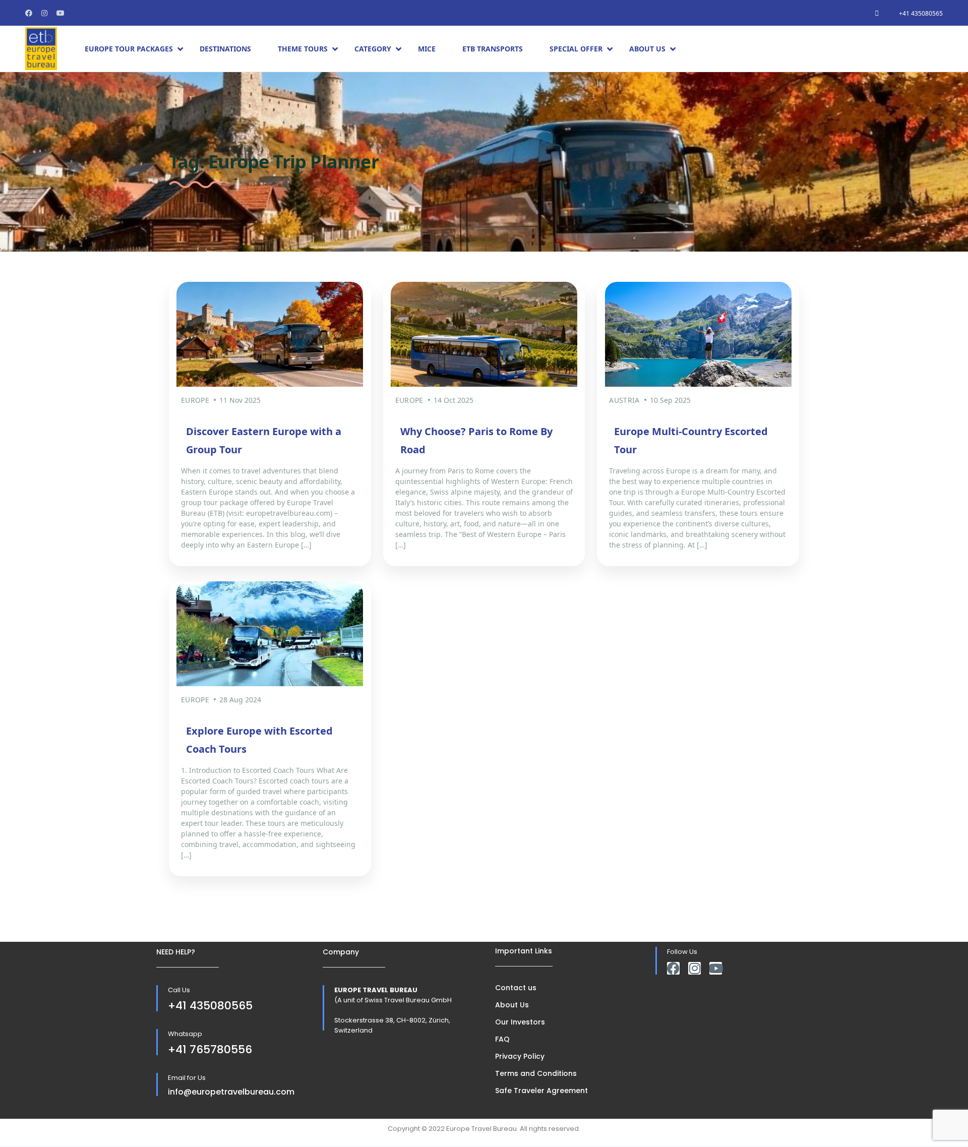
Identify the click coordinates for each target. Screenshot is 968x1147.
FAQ (502, 1039)
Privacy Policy (519, 1056)
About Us (647, 48)
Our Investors (520, 1022)
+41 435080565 (921, 13)
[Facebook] (673, 968)
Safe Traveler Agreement (541, 1090)
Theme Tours (303, 48)
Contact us (515, 988)
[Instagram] (694, 968)
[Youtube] (715, 968)
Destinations (225, 48)
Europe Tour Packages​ (129, 48)
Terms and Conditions (536, 1073)
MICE (427, 48)
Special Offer (576, 48)
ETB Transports (492, 48)
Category (372, 48)
